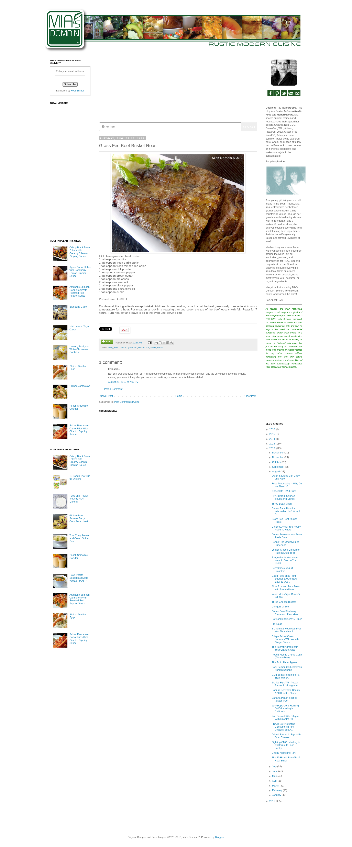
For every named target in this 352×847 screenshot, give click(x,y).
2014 (272, 439)
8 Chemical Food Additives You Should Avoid (286, 630)
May (274, 776)
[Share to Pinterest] (172, 343)
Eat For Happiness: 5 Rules (287, 619)
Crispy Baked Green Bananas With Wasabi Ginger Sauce (285, 639)
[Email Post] (149, 342)
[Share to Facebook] (168, 343)
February (277, 790)
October (277, 462)
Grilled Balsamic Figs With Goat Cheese (286, 736)
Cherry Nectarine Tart (283, 752)
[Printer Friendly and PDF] (107, 342)
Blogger (219, 837)
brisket (123, 347)
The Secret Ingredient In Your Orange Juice (285, 648)
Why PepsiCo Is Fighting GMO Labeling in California (285, 708)
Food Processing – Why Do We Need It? (287, 485)
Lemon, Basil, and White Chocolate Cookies (79, 349)
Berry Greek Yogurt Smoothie (282, 569)
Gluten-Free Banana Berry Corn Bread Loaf (78, 518)
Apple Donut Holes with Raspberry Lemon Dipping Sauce (79, 271)
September (278, 466)
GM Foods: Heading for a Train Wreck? (285, 676)
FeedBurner (77, 90)
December (278, 452)
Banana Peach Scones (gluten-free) (284, 699)
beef (116, 347)
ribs (147, 347)
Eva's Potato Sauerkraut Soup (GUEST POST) (78, 578)
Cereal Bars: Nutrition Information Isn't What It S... (286, 511)
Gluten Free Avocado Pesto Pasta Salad (287, 536)
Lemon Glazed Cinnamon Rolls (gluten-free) (286, 551)
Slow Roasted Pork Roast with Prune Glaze (286, 588)
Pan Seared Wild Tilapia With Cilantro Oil (285, 717)
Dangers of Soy (280, 606)
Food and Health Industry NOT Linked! (78, 498)
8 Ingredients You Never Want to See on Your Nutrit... (285, 560)
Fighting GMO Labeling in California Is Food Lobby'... (286, 745)
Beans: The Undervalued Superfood (285, 543)
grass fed (132, 347)
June (275, 771)
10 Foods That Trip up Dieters (79, 477)
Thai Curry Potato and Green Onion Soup (79, 538)
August (276, 471)
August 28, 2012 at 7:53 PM (123, 382)
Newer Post (106, 396)
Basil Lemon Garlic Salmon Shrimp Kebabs (287, 668)
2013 (272, 443)
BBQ (110, 347)
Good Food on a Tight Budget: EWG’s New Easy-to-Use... (284, 578)
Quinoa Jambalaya (79, 386)
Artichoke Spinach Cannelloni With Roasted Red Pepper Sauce (79, 291)
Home (178, 396)
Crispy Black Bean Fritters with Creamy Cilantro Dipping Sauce (79, 252)
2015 (272, 434)
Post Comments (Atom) (127, 401)
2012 (272, 448)
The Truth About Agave (284, 662)
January (277, 795)
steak (153, 347)
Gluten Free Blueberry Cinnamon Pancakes (285, 613)
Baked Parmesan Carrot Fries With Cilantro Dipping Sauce (79, 430)
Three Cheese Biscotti (284, 602)
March (276, 785)
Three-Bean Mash (282, 503)
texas (160, 347)
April (275, 780)
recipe (141, 347)
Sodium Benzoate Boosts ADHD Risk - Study (286, 691)
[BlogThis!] (160, 343)
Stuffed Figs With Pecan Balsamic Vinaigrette (285, 684)
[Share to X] (164, 343)
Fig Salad (277, 624)
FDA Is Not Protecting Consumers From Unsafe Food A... (283, 727)
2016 (272, 429)
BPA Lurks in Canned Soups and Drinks (283, 497)
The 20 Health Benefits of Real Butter (286, 759)
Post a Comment (113, 389)
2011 (272, 801)
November (278, 457)
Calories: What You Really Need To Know (286, 528)
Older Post (250, 396)
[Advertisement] (178, 87)
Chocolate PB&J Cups (284, 491)
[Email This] (156, 343)
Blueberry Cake (78, 306)
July (274, 766)
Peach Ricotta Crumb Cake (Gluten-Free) (287, 656)
